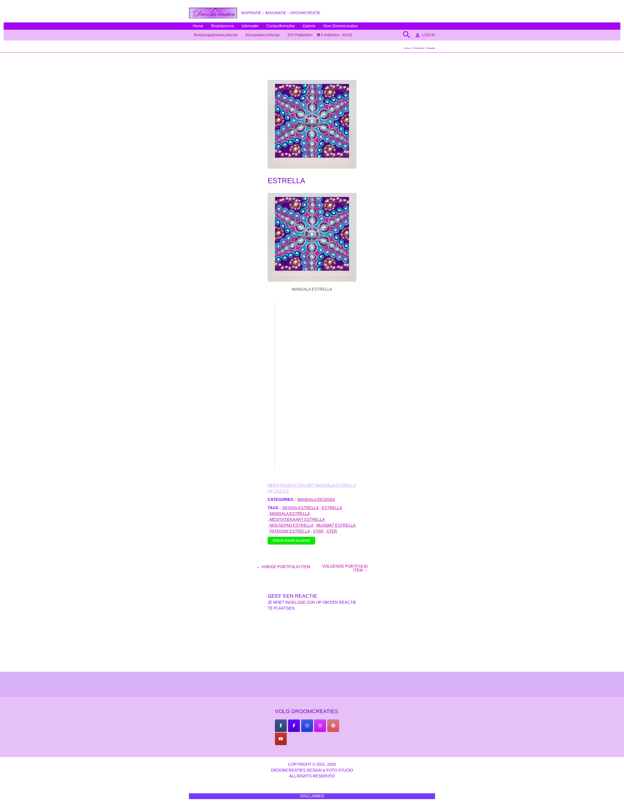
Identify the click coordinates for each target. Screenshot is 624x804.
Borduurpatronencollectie (216, 35)
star (318, 531)
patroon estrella (290, 531)
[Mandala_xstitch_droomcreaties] (320, 725)
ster (331, 531)
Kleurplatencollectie (262, 35)
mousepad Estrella (291, 525)
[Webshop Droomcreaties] (294, 725)
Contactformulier (280, 26)
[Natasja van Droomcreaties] (307, 725)
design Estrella (300, 508)
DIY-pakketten (300, 35)
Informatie (250, 26)
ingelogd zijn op (303, 602)
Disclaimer (312, 796)
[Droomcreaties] (333, 725)
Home (198, 26)
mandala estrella (290, 514)
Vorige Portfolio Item (283, 567)
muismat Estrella (336, 525)
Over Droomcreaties (340, 26)
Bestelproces (222, 26)
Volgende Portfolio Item (345, 568)
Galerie (309, 26)
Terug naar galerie (291, 540)
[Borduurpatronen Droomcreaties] (281, 725)
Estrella (332, 508)
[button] (406, 35)
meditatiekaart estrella (297, 519)
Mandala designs (316, 500)
